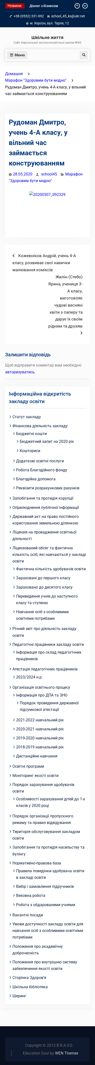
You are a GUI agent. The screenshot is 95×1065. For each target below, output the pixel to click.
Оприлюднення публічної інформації (45, 507)
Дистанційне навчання (36, 756)
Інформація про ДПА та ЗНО (41, 695)
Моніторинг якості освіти (35, 775)
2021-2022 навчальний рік (40, 720)
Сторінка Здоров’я (29, 977)
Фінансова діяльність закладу (40, 426)
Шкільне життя (47, 37)
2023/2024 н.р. (29, 677)
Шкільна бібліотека (30, 987)
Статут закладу (26, 417)
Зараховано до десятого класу (44, 587)
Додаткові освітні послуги (40, 461)
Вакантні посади (27, 915)
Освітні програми (28, 766)
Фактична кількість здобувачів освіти (51, 569)
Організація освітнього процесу (41, 687)
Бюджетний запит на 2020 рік (47, 441)
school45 (49, 174)
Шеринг (19, 996)
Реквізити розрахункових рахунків (47, 488)
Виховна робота (30, 895)
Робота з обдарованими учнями (45, 904)
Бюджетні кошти (31, 433)
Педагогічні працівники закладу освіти (48, 644)
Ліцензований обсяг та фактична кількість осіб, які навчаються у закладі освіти (49, 554)
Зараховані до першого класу (43, 578)
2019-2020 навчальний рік (40, 738)
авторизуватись (20, 372)
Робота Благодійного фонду (41, 470)
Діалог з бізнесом (43, 6)
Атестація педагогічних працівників (44, 669)
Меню (20, 55)
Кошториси (30, 450)
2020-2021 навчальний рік (40, 729)
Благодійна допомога (36, 479)
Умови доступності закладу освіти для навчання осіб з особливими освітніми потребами (47, 930)
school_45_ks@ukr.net (68, 16)
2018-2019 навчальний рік (40, 747)
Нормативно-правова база (36, 863)
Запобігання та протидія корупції (42, 498)
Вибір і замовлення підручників (45, 886)
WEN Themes (66, 1053)
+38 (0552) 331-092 (29, 16)
